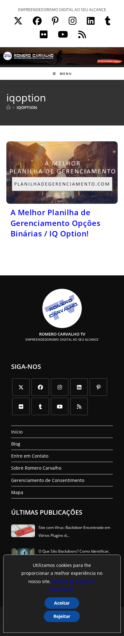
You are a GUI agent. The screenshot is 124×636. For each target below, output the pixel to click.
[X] (21, 387)
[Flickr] (21, 406)
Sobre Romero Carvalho (36, 468)
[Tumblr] (40, 406)
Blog (15, 444)
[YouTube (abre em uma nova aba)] (63, 33)
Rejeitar (61, 616)
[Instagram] (59, 387)
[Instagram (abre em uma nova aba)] (73, 19)
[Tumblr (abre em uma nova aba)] (108, 19)
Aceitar (62, 603)
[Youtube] (59, 406)
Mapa (17, 492)
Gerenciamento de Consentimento (47, 480)
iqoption (27, 107)
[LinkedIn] (79, 387)
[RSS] (79, 406)
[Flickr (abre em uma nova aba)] (44, 33)
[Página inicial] (8, 107)
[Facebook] (40, 387)
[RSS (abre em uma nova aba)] (81, 33)
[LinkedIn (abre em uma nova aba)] (91, 19)
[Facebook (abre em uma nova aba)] (37, 19)
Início (17, 432)
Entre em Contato (29, 456)
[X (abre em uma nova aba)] (18, 19)
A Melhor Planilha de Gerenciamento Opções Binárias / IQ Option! (55, 223)
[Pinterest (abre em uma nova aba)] (55, 19)
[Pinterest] (98, 387)
